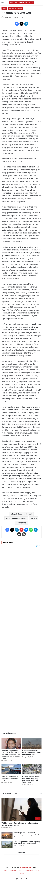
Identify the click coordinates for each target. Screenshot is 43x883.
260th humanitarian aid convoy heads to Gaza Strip (10, 778)
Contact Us (20, 870)
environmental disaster (17, 518)
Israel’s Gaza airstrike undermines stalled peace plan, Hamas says (32, 752)
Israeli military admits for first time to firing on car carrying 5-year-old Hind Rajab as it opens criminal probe (11, 754)
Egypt (4, 8)
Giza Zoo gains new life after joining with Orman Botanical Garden (27, 843)
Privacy (36, 870)
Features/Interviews (15, 8)
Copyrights (29, 870)
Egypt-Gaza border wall (22, 514)
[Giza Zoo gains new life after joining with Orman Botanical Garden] (7, 844)
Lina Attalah (7, 17)
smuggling (22, 522)
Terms (22, 874)
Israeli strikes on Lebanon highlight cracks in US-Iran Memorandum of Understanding (31, 779)
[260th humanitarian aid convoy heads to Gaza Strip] (11, 769)
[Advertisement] (22, 639)
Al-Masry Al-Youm (26, 867)
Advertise (13, 870)
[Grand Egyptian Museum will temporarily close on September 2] (7, 835)
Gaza (34, 518)
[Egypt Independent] (21, 2)
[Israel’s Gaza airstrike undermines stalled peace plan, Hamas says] (32, 743)
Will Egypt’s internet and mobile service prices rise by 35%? (20, 824)
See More (21, 852)
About (6, 870)
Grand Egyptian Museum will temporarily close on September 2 (26, 834)
